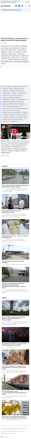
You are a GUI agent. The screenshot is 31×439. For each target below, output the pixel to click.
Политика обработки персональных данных (12, 431)
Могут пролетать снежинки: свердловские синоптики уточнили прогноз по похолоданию (14, 417)
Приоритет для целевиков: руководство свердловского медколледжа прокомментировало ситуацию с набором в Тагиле (14, 285)
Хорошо (27, 1)
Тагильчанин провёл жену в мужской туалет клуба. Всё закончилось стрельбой (14, 344)
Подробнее (14, 2)
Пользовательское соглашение (9, 433)
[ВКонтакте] (19, 6)
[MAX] (22, 6)
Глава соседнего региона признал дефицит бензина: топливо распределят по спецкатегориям (14, 318)
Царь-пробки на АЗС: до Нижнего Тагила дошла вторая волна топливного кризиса (15, 186)
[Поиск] (25, 5)
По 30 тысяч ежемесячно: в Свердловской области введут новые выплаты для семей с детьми (14, 367)
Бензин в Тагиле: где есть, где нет (12, 9)
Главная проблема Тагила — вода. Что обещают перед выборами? (15, 236)
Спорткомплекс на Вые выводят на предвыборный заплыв (11, 211)
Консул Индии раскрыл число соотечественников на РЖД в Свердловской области (14, 393)
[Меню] (29, 6)
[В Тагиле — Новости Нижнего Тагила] (7, 5)
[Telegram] (16, 6)
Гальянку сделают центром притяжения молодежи (13, 261)
